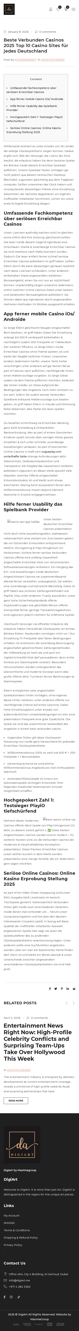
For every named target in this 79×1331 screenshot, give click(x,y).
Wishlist (59, 7)
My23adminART (26, 59)
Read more (16, 1100)
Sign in (50, 9)
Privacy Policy (13, 1245)
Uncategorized (52, 59)
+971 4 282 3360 (19, 1286)
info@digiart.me (19, 1280)
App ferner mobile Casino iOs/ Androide (36, 99)
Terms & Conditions (17, 1230)
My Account (11, 1215)
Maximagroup (27, 1170)
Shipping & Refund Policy (21, 1237)
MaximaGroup (39, 1319)
